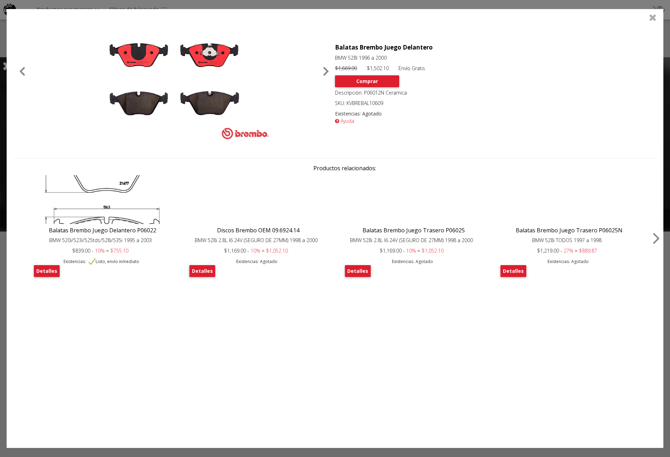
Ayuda (346, 121)
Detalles (46, 271)
